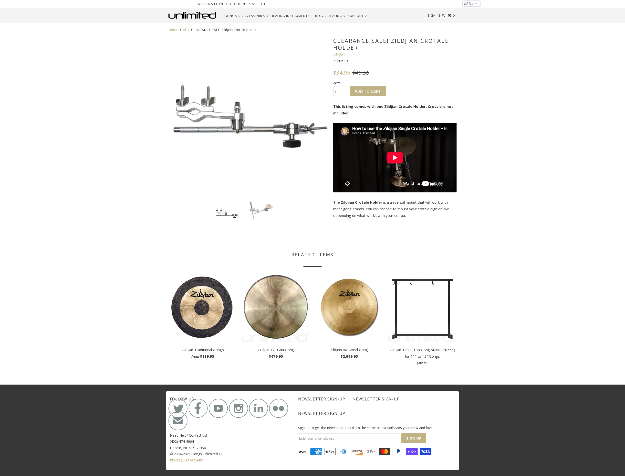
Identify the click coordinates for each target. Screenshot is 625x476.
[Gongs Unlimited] (193, 15)
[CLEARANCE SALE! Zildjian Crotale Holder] (248, 116)
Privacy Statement (186, 460)
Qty (336, 83)
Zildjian (339, 54)
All (185, 29)
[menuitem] (232, 15)
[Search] (444, 15)
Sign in (433, 15)
